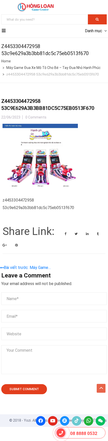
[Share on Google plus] (5, 245)
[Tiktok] (77, 421)
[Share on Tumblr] (98, 234)
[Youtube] (53, 421)
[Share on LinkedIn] (87, 234)
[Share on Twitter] (76, 234)
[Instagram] (65, 421)
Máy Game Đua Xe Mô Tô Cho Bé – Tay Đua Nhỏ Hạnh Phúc (53, 68)
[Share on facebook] (66, 234)
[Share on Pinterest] (16, 245)
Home (6, 61)
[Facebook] (41, 421)
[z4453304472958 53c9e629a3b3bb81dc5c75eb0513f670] (40, 127)
